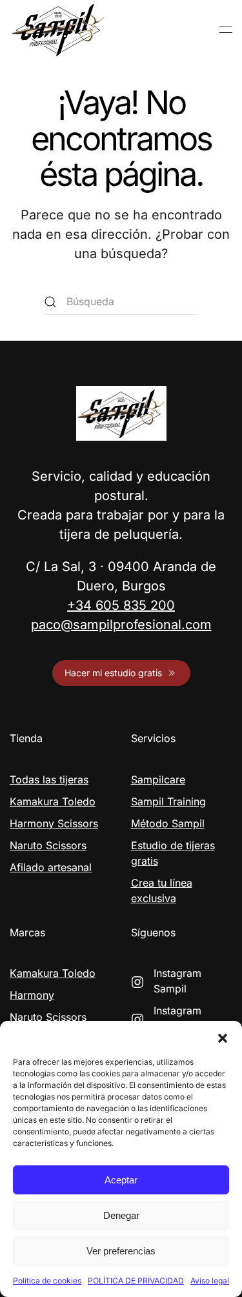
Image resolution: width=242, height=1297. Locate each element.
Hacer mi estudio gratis (113, 672)
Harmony (32, 995)
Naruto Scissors (48, 845)
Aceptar (121, 1179)
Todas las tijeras (49, 779)
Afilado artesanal (51, 867)
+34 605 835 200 (121, 605)
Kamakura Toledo (53, 801)
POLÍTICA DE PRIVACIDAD (136, 1280)
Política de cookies (47, 1280)
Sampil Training (168, 801)
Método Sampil (168, 823)
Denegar (121, 1215)
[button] (222, 1037)
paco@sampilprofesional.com (121, 624)
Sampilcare (158, 779)
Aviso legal (209, 1280)
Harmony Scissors (54, 823)
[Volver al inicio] (58, 29)
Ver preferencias (121, 1250)
